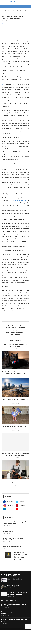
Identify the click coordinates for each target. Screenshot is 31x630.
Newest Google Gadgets (14, 585)
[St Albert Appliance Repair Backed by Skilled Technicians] (15, 469)
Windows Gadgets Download (15, 579)
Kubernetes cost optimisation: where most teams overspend (15, 530)
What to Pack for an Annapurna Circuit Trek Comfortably (14, 539)
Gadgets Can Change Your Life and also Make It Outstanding (17, 593)
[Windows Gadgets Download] (4, 580)
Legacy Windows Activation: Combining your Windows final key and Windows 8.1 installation (20, 556)
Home (3, 11)
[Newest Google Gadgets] (4, 587)
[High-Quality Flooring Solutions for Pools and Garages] (15, 415)
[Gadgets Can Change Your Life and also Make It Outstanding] (4, 594)
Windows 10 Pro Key (7, 317)
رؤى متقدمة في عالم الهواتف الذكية (12, 546)
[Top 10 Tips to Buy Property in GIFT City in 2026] (15, 387)
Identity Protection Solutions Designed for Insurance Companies (15, 522)
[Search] (29, 2)
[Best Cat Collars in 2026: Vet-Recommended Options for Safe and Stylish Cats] (15, 360)
